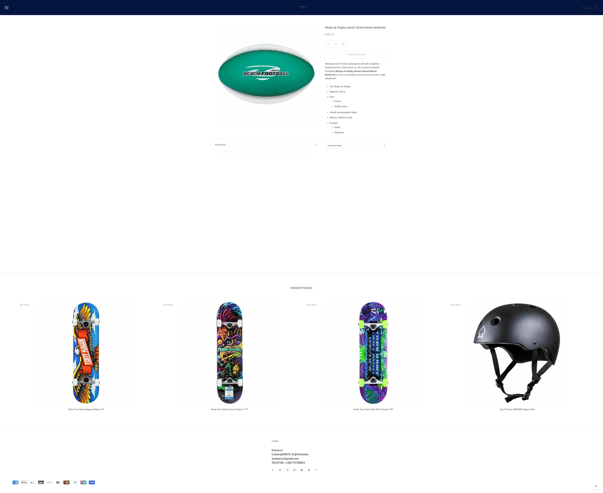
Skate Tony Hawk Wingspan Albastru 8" (86, 409)
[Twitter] (280, 470)
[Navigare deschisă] (6, 7)
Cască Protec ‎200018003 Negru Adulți (517, 409)
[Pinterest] (294, 470)
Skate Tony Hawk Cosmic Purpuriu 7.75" (229, 409)
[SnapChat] (309, 470)
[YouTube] (302, 470)
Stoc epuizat (356, 55)
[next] (593, 354)
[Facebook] (273, 470)
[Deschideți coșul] (596, 7)
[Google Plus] (316, 470)
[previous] (9, 354)
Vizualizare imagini (335, 145)
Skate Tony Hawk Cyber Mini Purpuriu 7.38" (373, 409)
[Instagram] (287, 470)
